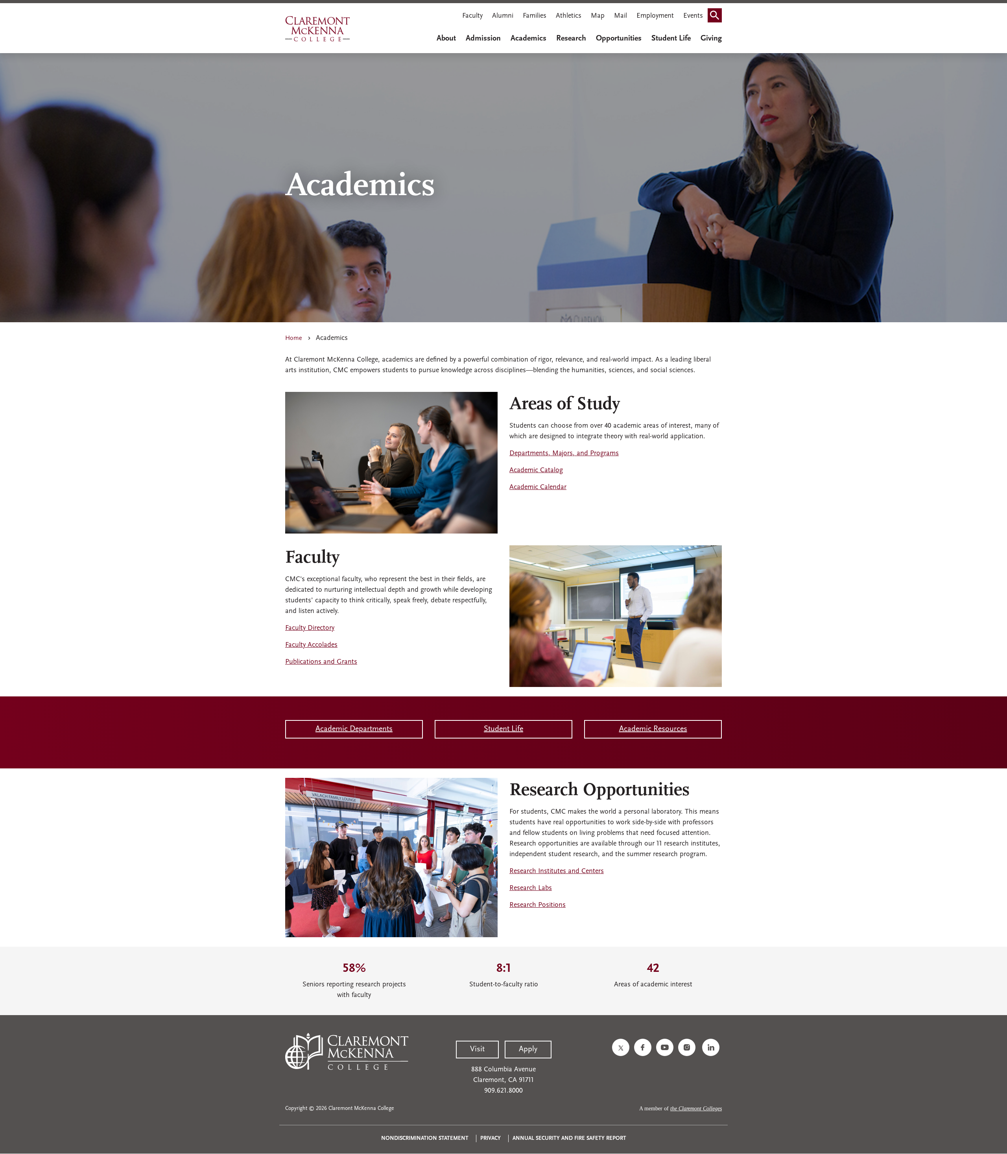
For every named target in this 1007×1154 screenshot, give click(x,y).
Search (717, 16)
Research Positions (537, 905)
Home (293, 338)
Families (534, 16)
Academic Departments (354, 729)
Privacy (490, 1138)
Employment (655, 16)
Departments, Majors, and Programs (564, 453)
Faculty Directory (309, 628)
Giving (711, 38)
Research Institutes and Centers (556, 871)
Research (571, 38)
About (446, 38)
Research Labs (530, 888)
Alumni (502, 16)
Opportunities (619, 38)
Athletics (568, 16)
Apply (528, 1049)
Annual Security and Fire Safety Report (569, 1138)
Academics (528, 38)
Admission (483, 38)
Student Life (671, 38)
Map (598, 16)
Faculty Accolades (311, 645)
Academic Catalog (536, 470)
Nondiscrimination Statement (424, 1138)
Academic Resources (653, 729)
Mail (620, 16)
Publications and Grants (321, 662)
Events (693, 16)
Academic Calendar (537, 487)
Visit (477, 1049)
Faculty (472, 16)
